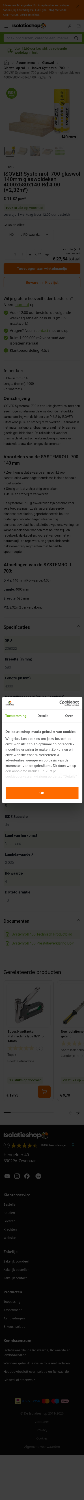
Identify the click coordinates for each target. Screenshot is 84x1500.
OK (42, 793)
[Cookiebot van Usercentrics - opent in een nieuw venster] (60, 703)
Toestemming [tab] (15, 716)
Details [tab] (42, 716)
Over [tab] (69, 716)
